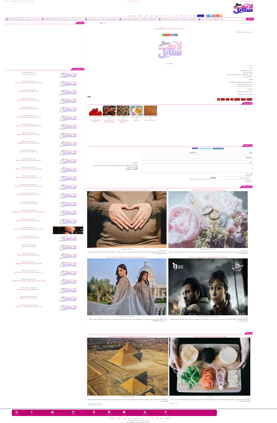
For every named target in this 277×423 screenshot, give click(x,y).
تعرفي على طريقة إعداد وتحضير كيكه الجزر (244, 91)
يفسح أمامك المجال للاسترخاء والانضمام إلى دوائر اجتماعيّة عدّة (28, 82)
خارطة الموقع (145, 414)
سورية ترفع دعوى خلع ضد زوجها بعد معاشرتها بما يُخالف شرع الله (28, 186)
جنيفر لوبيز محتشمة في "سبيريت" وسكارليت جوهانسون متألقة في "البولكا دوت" (28, 280)
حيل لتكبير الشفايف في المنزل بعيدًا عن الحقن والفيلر (28, 289)
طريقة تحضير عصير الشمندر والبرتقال (245, 94)
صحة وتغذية (237, 99)
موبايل (32, 414)
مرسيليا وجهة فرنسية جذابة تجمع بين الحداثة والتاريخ (28, 237)
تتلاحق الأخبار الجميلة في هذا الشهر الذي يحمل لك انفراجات (28, 125)
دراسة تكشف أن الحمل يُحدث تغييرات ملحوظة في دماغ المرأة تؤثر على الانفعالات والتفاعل (115, 19)
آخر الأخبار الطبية (173, 403)
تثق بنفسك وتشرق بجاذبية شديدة (28, 74)
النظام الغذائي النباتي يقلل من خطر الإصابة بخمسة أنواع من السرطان (209, 336)
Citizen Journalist (109, 414)
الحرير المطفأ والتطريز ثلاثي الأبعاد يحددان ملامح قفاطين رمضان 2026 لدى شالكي (191, 19)
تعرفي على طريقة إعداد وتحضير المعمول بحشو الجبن (28, 254)
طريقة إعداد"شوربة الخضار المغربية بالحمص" (28, 203)
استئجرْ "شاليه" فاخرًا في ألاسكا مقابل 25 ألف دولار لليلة (28, 194)
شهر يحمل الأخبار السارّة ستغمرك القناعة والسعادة (28, 99)
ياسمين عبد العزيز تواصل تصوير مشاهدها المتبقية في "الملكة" (28, 177)
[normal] (102, 23)
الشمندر (250, 74)
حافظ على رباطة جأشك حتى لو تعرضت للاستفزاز (28, 91)
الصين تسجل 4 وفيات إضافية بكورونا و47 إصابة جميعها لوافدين (28, 263)
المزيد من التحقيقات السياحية (94, 404)
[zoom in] (100, 23)
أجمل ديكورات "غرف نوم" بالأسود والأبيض (28, 151)
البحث (32, 1)
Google (5, 1)
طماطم (227, 99)
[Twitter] (205, 149)
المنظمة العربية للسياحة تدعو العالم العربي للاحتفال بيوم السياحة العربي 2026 (127, 336)
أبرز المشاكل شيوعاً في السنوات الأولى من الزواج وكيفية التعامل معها (154, 19)
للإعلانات (73, 414)
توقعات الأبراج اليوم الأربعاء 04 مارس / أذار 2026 (45, 19)
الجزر (251, 70)
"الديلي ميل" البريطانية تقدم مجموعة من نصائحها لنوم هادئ (28, 220)
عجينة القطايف (137, 120)
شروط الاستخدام (134, 163)
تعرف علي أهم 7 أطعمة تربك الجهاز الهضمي (28, 297)
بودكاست (166, 414)
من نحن (124, 414)
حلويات (244, 23)
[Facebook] (218, 149)
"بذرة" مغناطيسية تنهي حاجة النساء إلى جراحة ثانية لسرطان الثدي (28, 272)
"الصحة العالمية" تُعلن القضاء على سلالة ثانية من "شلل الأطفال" (28, 306)
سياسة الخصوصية (16, 414)
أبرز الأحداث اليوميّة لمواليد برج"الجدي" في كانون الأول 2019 (28, 117)
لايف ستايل (11, 1)
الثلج (219, 99)
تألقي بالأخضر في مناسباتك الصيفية (28, 246)
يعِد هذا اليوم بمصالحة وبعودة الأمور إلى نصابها (28, 108)
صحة (248, 23)
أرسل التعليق (248, 181)
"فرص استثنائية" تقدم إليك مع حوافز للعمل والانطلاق (28, 134)
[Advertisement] (104, 7)
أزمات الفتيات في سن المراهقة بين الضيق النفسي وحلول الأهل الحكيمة (76, 19)
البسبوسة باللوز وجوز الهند (150, 120)
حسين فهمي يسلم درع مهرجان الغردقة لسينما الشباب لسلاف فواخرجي (28, 229)
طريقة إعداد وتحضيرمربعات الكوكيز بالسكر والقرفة (28, 143)
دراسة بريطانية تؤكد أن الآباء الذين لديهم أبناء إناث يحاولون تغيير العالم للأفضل (28, 211)
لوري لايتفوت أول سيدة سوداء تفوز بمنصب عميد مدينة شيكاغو (28, 168)
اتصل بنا (52, 414)
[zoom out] (104, 23)
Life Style (243, 99)
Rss (94, 414)
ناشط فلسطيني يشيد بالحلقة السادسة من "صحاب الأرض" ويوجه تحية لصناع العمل (208, 257)
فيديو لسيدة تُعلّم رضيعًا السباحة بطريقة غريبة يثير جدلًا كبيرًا (28, 160)
